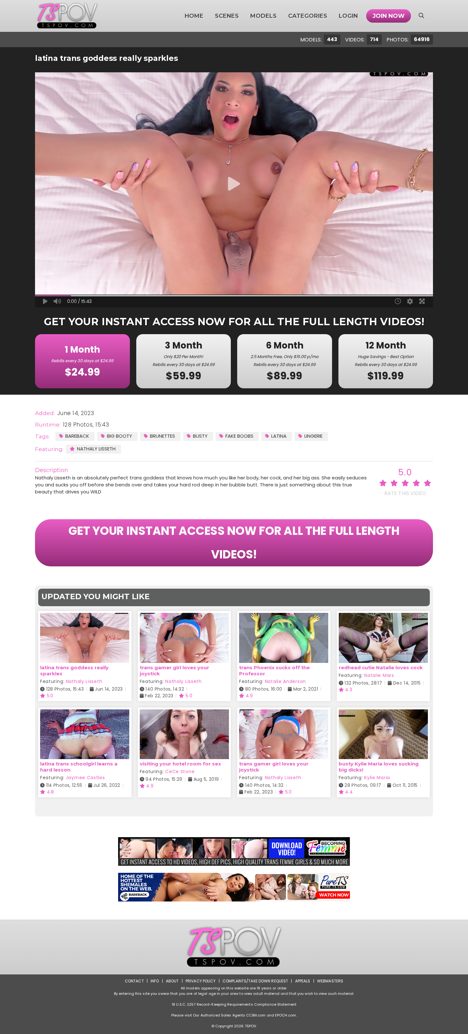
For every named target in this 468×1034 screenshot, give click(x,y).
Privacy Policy (201, 981)
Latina (279, 436)
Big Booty (119, 436)
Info (155, 981)
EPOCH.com (285, 1015)
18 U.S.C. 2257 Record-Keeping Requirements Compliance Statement (234, 1004)
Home (194, 15)
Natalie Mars (379, 675)
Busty (200, 436)
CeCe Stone (180, 771)
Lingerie (313, 436)
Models (263, 15)
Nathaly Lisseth (96, 448)
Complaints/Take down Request (255, 981)
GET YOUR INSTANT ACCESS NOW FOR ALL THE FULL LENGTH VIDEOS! (233, 543)
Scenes (227, 15)
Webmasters (330, 981)
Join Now (388, 15)
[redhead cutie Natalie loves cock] (383, 617)
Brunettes (162, 436)
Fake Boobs (239, 436)
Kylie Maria (377, 777)
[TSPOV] (67, 16)
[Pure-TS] (234, 887)
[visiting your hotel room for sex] (184, 713)
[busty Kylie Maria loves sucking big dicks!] (383, 713)
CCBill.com (256, 1015)
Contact (134, 981)
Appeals (302, 981)
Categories (307, 15)
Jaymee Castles (85, 777)
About (172, 981)
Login (348, 15)
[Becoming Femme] (234, 851)
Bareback (77, 436)
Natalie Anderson (285, 681)
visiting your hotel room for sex (180, 764)
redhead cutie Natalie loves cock (381, 667)
